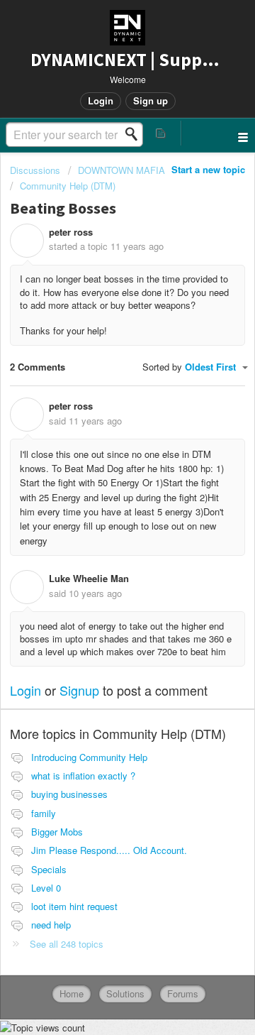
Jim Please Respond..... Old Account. (109, 850)
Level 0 (46, 887)
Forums (182, 993)
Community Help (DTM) (67, 185)
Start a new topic (208, 169)
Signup (79, 690)
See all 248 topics (66, 944)
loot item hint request (74, 906)
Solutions (125, 993)
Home (72, 993)
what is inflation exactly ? (83, 775)
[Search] (135, 134)
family (43, 813)
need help (51, 924)
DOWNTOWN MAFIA (121, 170)
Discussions (35, 170)
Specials (49, 869)
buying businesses (69, 794)
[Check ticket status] (161, 133)
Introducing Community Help (89, 757)
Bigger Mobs (57, 831)
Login (25, 690)
